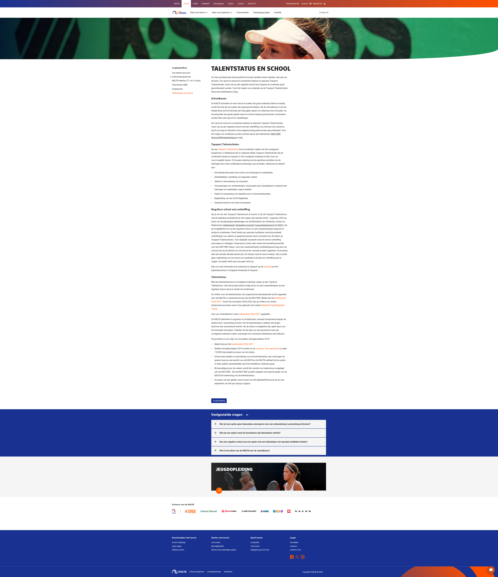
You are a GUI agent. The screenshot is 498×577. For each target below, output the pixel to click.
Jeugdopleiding (179, 67)
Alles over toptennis (221, 12)
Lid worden (215, 542)
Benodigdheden (217, 546)
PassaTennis (291, 4)
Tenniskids (294, 542)
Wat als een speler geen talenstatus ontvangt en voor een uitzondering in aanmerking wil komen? (265, 424)
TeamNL (278, 12)
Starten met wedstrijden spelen (223, 550)
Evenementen (243, 12)
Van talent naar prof (181, 73)
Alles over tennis (197, 12)
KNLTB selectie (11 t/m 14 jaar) (187, 80)
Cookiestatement (214, 572)
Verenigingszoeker (261, 12)
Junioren (293, 546)
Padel (195, 4)
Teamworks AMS (180, 85)
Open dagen (177, 546)
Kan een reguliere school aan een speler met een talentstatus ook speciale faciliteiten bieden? (263, 442)
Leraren (241, 4)
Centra (230, 4)
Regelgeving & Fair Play (260, 550)
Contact (304, 4)
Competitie (255, 542)
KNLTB (176, 4)
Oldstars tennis (178, 550)
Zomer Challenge (178, 542)
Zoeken (322, 12)
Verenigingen (218, 4)
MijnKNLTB (317, 4)
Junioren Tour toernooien (267, 348)
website (267, 266)
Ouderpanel (177, 89)
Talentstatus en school (182, 93)
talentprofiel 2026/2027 (249, 314)
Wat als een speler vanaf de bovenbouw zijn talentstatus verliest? (250, 433)
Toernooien (255, 546)
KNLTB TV (252, 4)
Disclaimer (228, 572)
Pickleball (205, 4)
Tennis (186, 4)
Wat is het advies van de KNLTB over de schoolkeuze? (245, 450)
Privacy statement (196, 572)
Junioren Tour (295, 550)
